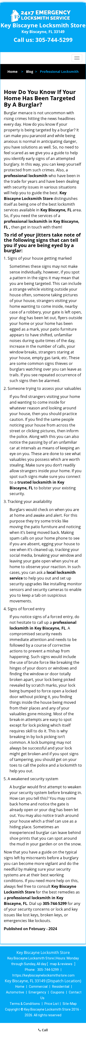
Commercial (38, 986)
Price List (51, 1004)
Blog (29, 71)
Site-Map (70, 1004)
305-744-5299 (54, 40)
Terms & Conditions (25, 1004)
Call (44, 1030)
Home (12, 71)
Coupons (57, 992)
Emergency (37, 992)
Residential (60, 986)
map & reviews (61, 964)
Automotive (15, 992)
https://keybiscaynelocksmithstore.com (43, 975)
